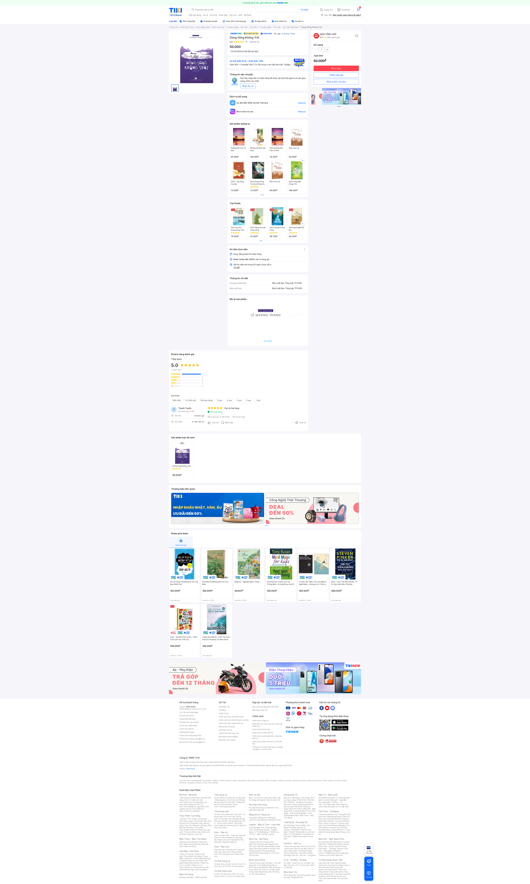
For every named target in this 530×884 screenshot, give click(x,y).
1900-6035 (190, 707)
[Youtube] (327, 708)
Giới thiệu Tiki (224, 707)
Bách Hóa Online (257, 860)
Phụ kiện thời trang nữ (257, 808)
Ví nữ (240, 864)
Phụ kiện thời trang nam (264, 809)
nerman (296, 780)
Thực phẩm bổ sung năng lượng (334, 831)
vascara (182, 780)
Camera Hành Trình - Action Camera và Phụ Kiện (334, 846)
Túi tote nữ (229, 866)
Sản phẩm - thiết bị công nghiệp (299, 812)
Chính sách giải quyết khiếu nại (231, 723)
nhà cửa (232, 15)
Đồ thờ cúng (258, 853)
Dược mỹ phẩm (201, 870)
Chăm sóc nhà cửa (194, 834)
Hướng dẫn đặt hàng (187, 719)
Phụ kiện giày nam (226, 854)
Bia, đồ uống (188, 828)
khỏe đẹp (223, 15)
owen (221, 780)
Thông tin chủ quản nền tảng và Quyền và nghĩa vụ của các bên (267, 748)
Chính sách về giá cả (260, 721)
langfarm (191, 783)
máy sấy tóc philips (336, 865)
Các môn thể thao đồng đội (334, 825)
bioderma (242, 780)
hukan (198, 783)
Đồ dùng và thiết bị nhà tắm (265, 849)
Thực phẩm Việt (200, 821)
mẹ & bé (213, 15)
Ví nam (217, 874)
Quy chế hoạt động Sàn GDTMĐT (265, 707)
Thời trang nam (221, 811)
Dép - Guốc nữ (231, 835)
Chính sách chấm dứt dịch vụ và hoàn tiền (267, 743)
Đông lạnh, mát (196, 823)
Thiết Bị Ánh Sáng (334, 844)
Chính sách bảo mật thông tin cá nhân (234, 720)
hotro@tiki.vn (200, 739)
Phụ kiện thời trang (258, 804)
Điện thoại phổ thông (192, 844)
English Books (297, 877)
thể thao (247, 15)
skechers (260, 780)
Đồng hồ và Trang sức (259, 814)
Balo (251, 798)
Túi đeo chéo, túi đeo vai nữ (225, 864)
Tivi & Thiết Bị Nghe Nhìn (298, 814)
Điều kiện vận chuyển (227, 740)
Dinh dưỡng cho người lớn (194, 807)
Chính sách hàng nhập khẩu (190, 735)
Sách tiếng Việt (290, 875)
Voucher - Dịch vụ (292, 843)
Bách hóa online (295, 809)
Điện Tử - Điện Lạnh (328, 795)
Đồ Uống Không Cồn (263, 872)
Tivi (324, 804)
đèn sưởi (330, 863)
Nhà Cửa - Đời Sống (258, 839)
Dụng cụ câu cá (330, 823)
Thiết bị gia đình (200, 877)
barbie (215, 780)
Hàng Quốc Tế (290, 795)
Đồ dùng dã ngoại (334, 817)
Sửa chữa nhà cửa (260, 844)
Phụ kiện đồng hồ (260, 820)
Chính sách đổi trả (186, 729)
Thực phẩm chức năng (193, 856)
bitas (344, 780)
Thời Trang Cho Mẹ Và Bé (189, 798)
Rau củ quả (188, 821)
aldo (267, 780)
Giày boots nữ (223, 840)
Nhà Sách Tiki (290, 872)
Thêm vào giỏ (336, 75)
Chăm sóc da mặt (186, 854)
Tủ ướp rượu (344, 807)
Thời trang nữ (220, 795)
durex (234, 780)
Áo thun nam (219, 814)
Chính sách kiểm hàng (188, 725)
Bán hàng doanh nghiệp (228, 737)
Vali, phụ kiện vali (273, 800)
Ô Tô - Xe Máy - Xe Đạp (295, 860)
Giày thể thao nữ (338, 830)
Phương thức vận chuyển (189, 722)
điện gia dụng (195, 15)
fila (209, 783)
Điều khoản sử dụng (227, 727)
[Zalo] (332, 708)
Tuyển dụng (223, 713)
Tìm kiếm (304, 10)
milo (253, 780)
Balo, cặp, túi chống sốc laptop (265, 799)
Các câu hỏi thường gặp (188, 712)
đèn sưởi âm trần (329, 878)
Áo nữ (216, 798)
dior (188, 780)
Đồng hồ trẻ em (275, 820)
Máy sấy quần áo (331, 807)
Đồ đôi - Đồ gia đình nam (232, 821)
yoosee (318, 780)
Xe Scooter (305, 865)
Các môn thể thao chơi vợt (334, 826)
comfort (338, 780)
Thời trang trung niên (227, 807)
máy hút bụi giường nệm (333, 873)
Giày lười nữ (234, 840)
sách (240, 15)
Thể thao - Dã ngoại (295, 802)
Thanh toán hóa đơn (292, 846)
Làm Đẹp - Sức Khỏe (189, 851)
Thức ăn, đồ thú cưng (192, 832)
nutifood (281, 780)
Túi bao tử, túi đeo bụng (235, 876)
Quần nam (230, 814)
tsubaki (215, 783)
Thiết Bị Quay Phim (332, 853)
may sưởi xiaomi (330, 870)
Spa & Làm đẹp (301, 849)
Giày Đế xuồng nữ (230, 842)
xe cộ (205, 15)
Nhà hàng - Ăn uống (297, 851)
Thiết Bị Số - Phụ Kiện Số (295, 822)
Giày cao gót (219, 835)
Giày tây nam (231, 850)
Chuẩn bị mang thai (192, 811)
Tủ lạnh (326, 800)
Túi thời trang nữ (222, 861)
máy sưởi (322, 863)
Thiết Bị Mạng (262, 832)
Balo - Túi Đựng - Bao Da (333, 849)
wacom (303, 780)
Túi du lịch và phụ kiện (263, 798)
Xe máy (291, 865)
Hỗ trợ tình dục (199, 867)
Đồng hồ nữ (262, 818)
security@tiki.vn (199, 742)
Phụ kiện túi (239, 866)
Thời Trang (305, 798)
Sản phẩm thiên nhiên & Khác (193, 862)
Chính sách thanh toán (261, 729)
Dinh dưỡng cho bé (191, 804)
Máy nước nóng (333, 804)
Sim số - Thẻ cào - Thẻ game (304, 855)
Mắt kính (270, 808)
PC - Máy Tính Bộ (260, 834)
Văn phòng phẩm (304, 875)
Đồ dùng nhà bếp (186, 877)
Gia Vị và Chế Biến (261, 867)
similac (330, 780)
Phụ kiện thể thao (334, 819)
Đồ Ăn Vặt (258, 870)
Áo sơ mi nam (229, 817)
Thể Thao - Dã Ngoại (329, 811)
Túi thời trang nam (223, 871)
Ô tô (297, 865)
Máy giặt (326, 802)
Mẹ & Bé (299, 807)
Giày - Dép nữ (221, 832)
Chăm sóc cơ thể (191, 858)
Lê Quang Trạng (288, 33)
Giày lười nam (219, 850)
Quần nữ (231, 798)
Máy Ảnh (339, 855)
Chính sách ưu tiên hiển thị (262, 733)
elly (249, 780)
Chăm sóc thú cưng (256, 863)
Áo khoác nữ (233, 800)
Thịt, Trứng (191, 819)
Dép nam (226, 852)
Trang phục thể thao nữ (328, 814)
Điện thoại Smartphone (188, 842)
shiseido (182, 783)
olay (324, 780)
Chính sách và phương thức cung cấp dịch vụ (267, 737)
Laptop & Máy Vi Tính (302, 811)
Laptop (271, 834)
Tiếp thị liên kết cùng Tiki (229, 733)
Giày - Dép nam (221, 846)
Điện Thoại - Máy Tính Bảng (192, 839)
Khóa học (304, 846)
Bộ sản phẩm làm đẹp (194, 868)
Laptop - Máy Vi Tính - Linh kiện (264, 824)
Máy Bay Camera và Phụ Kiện (334, 854)
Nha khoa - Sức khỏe (298, 853)
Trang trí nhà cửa (255, 842)
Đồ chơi (204, 798)
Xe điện (307, 863)
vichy (205, 783)
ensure (228, 780)
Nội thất (261, 846)
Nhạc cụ (267, 853)
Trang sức (253, 818)
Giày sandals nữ (228, 837)
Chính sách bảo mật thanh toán (231, 717)
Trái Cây (182, 819)
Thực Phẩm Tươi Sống (189, 816)
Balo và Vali (254, 795)
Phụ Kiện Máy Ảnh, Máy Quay (330, 842)
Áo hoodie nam (225, 819)
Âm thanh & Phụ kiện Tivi (328, 798)
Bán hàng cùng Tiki (260, 710)
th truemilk (207, 780)
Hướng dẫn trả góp (186, 732)
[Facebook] (321, 708)
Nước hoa (188, 867)
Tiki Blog (222, 710)
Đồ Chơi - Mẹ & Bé (188, 795)
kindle (289, 780)
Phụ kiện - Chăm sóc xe (293, 863)
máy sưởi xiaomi (336, 872)
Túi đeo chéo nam (228, 874)
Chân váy (231, 802)
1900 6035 (190, 769)
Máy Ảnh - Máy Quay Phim (331, 839)
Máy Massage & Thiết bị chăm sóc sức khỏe (195, 859)
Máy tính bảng (190, 846)
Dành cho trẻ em (191, 830)
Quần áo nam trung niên (228, 825)
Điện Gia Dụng (186, 874)
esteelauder (197, 780)
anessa (311, 780)
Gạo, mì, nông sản (192, 825)
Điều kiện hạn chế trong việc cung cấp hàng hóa (267, 725)
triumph (274, 780)
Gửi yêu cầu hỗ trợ (186, 716)
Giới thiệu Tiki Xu (225, 730)
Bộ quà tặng (260, 874)
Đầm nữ (223, 798)
